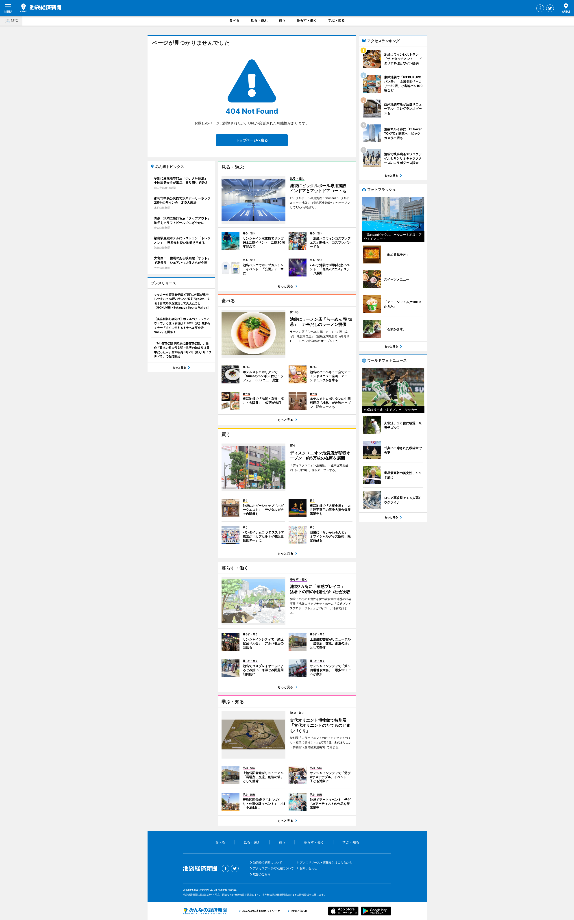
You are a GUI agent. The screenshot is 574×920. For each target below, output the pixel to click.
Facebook (540, 8)
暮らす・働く (307, 20)
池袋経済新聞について (267, 862)
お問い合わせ (308, 868)
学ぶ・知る (336, 20)
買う (282, 20)
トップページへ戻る (252, 140)
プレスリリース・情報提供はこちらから (326, 862)
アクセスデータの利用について (273, 868)
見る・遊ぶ (259, 20)
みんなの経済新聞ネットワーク (205, 911)
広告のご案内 (261, 874)
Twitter (550, 8)
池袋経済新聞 (40, 7)
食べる (234, 20)
